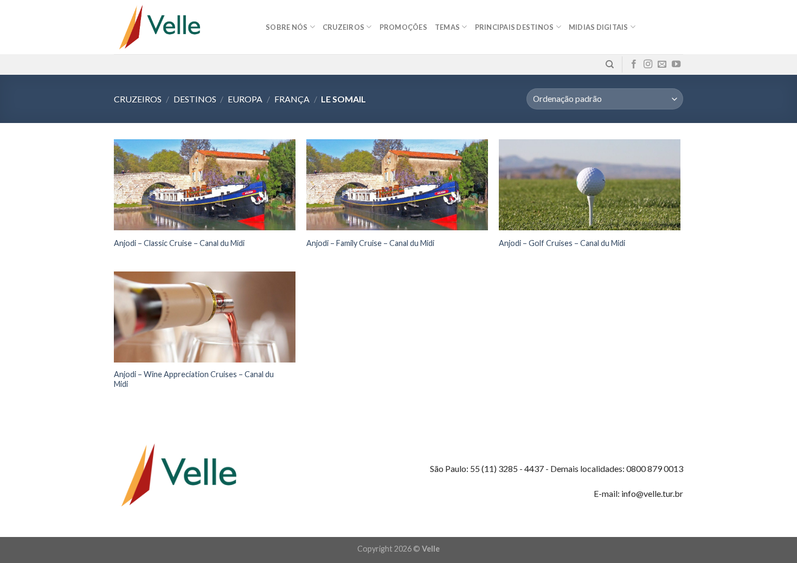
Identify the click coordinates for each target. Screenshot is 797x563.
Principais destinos (514, 27)
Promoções (403, 27)
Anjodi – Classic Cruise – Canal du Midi (179, 243)
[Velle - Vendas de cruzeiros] (181, 27)
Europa (245, 99)
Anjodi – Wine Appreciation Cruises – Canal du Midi (194, 379)
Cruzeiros (138, 99)
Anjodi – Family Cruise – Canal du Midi (370, 243)
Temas (447, 27)
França (292, 99)
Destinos (194, 99)
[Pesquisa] (610, 64)
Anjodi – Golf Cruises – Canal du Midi (562, 243)
